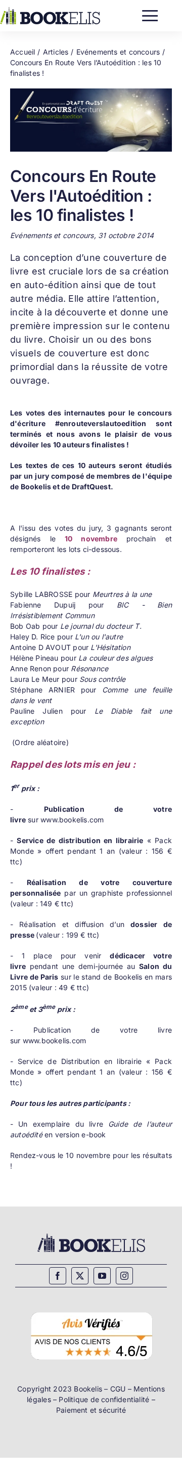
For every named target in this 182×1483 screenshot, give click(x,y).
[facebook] (57, 1275)
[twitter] (79, 1275)
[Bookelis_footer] (91, 1235)
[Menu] (150, 13)
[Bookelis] (50, 10)
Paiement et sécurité (91, 1410)
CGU (118, 1388)
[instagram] (124, 1275)
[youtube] (102, 1275)
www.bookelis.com (72, 819)
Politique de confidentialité (104, 1399)
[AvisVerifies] (91, 1311)
